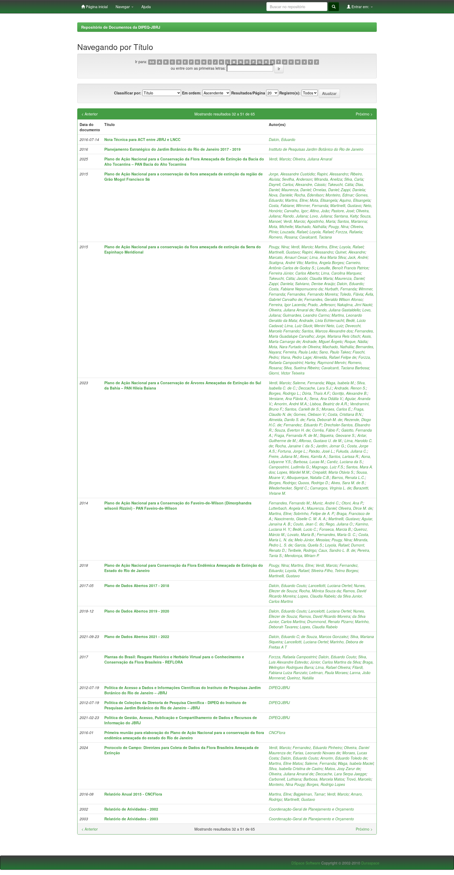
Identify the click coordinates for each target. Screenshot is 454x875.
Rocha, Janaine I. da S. (294, 445)
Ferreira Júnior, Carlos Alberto (294, 273)
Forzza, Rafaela (349, 231)
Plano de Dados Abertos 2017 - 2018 (136, 585)
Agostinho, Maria (321, 221)
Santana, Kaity (346, 216)
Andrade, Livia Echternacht (321, 320)
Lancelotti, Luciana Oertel (329, 611)
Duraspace (370, 863)
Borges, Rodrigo (282, 482)
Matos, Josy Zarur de (342, 768)
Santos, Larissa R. (344, 456)
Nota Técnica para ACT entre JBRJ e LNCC (142, 139)
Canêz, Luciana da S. (345, 461)
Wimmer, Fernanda (312, 205)
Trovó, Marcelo (358, 779)
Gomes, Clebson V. (309, 414)
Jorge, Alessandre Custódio (292, 173)
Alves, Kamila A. (313, 456)
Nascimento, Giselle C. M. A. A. (300, 518)
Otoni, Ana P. (352, 502)
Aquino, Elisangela (354, 200)
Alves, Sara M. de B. (348, 482)
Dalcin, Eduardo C (284, 636)
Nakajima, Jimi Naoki (354, 304)
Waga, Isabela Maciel (355, 763)
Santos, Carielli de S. (302, 409)
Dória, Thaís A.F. (316, 393)
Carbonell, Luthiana (285, 779)
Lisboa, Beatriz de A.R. (329, 403)
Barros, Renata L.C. (348, 477)
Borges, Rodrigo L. (284, 393)
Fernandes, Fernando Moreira (312, 294)
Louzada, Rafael (293, 231)
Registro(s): (290, 92)
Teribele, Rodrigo (302, 550)
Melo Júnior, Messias (312, 539)
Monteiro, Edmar (339, 195)
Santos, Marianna (352, 221)
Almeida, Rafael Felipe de (334, 357)
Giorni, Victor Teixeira (287, 373)
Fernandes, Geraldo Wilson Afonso (333, 299)
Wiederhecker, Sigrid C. (288, 487)
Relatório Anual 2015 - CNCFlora (133, 794)
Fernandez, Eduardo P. (302, 424)
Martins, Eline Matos (286, 763)
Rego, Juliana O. (339, 524)
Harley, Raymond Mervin (325, 362)
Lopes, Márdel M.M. (293, 472)
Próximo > (364, 114)
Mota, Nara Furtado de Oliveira (294, 346)
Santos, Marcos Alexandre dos (327, 330)
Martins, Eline (296, 200)
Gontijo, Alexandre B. (349, 393)
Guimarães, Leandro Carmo (306, 315)
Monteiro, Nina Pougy (287, 784)
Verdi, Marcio (280, 158)
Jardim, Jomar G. (330, 445)
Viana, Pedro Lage (296, 357)
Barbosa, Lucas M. (309, 461)
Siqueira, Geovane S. (337, 435)
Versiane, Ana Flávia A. (288, 398)
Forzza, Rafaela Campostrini (292, 656)
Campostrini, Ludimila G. (289, 466)
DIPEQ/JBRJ (279, 687)
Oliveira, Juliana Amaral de (291, 309)
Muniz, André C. (326, 502)
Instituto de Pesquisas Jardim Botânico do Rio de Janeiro (316, 149)
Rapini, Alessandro (332, 173)
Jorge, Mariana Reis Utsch (338, 336)
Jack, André (358, 257)
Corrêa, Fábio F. (325, 430)
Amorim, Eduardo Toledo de (343, 758)
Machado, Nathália (310, 226)
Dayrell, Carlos (281, 184)
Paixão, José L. (321, 451)
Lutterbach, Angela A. (287, 508)
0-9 (152, 62)
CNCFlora (277, 732)
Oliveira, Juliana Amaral (312, 158)
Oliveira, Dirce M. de (355, 508)
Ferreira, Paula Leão (300, 352)
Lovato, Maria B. (301, 534)
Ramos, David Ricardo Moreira (324, 616)
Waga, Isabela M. (340, 382)
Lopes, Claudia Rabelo (317, 596)
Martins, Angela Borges (324, 262)
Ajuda (146, 6)
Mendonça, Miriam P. (302, 555)
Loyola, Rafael (321, 231)
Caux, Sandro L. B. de (336, 550)
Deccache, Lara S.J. (315, 388)
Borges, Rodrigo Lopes (326, 784)
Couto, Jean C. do (308, 524)
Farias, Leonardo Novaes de (316, 752)
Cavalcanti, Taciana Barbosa (345, 367)
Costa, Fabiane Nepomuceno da (296, 288)
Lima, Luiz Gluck (298, 325)
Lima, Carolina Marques (341, 273)
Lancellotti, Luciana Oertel (330, 585)
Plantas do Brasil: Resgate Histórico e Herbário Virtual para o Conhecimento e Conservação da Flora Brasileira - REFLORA (174, 659)
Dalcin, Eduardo (282, 139)
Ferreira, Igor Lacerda (287, 304)
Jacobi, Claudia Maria (315, 278)
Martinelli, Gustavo (345, 205)
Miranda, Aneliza (328, 179)
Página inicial (96, 6)
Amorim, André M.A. (291, 403)
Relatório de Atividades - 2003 (131, 818)
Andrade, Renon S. (350, 388)
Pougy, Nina (338, 226)
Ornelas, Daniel (326, 189)
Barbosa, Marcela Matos (323, 779)
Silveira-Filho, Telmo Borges (334, 570)
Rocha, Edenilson (308, 195)
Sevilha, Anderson (297, 179)
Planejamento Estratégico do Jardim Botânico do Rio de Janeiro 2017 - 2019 (172, 149)
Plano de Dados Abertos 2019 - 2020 (136, 611)
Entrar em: (360, 6)
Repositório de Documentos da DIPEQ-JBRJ (120, 27)
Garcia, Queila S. (309, 545)
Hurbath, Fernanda (341, 288)
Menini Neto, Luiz (328, 325)
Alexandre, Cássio (310, 184)
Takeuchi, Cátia (340, 184)
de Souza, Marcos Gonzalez (324, 636)
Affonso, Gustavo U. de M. (320, 440)
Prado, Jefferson (321, 304)
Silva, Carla (353, 179)
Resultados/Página (248, 92)
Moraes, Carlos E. (337, 409)
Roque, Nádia (355, 341)
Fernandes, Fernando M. (290, 502)
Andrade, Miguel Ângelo (322, 341)
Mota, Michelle (281, 226)
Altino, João (319, 210)
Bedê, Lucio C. (305, 529)
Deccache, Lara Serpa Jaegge (341, 773)
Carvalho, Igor (296, 210)
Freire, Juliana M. (283, 456)
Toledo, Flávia (351, 294)
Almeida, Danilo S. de (287, 419)
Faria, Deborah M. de (324, 419)
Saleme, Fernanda (308, 382)
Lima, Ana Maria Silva (327, 257)
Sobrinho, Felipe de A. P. (313, 513)
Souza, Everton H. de (292, 430)
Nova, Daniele (280, 195)
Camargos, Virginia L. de (330, 487)
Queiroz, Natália (300, 677)
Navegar (123, 6)
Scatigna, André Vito (286, 262)
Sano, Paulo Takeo (334, 352)
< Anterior (89, 114)
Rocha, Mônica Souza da (320, 590)
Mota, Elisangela (323, 200)
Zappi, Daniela (353, 189)
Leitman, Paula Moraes (328, 672)
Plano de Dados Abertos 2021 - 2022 (136, 636)
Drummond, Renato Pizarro (330, 621)
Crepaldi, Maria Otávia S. (333, 472)
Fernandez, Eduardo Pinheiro (317, 747)
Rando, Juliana (295, 216)
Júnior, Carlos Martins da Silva (335, 662)
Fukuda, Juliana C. (351, 451)
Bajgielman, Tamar (309, 794)
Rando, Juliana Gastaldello (338, 309)
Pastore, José (342, 210)
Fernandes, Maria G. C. (336, 534)
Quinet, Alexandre (350, 252)
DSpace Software (305, 863)
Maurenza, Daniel (296, 189)
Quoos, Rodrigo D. (313, 482)
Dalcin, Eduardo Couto (287, 585)
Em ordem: (191, 92)
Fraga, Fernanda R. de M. (296, 435)
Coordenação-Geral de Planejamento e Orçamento (311, 809)
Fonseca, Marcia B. (335, 529)
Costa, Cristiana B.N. (345, 414)
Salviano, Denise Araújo (315, 283)
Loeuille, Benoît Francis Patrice (342, 267)
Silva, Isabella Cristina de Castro (296, 768)
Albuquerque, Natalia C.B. (308, 477)
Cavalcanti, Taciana (315, 237)
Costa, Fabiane (281, 205)
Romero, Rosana (283, 237)
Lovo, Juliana (321, 216)
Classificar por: (127, 92)
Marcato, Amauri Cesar (288, 257)
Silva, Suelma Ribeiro (301, 367)
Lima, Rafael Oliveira (333, 667)
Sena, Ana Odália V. (326, 398)
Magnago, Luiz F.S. (328, 466)
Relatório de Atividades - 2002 (131, 809)
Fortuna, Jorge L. (292, 451)
